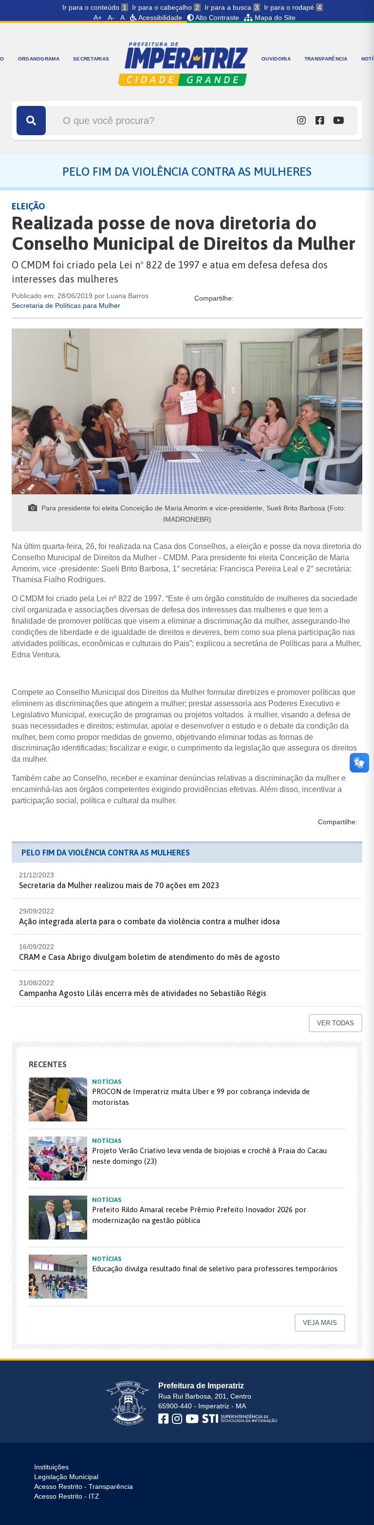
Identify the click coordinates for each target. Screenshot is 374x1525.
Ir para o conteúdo (94, 7)
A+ (98, 17)
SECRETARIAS (91, 58)
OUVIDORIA (276, 58)
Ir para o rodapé (292, 7)
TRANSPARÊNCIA (326, 58)
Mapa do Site (274, 17)
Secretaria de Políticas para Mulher (66, 305)
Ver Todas (335, 1023)
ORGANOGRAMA (38, 58)
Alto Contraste (216, 17)
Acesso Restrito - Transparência (83, 1486)
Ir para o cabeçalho (165, 7)
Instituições (51, 1467)
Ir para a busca (232, 7)
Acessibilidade (159, 17)
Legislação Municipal (66, 1477)
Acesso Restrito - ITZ (66, 1496)
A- (111, 17)
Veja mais (320, 1322)
